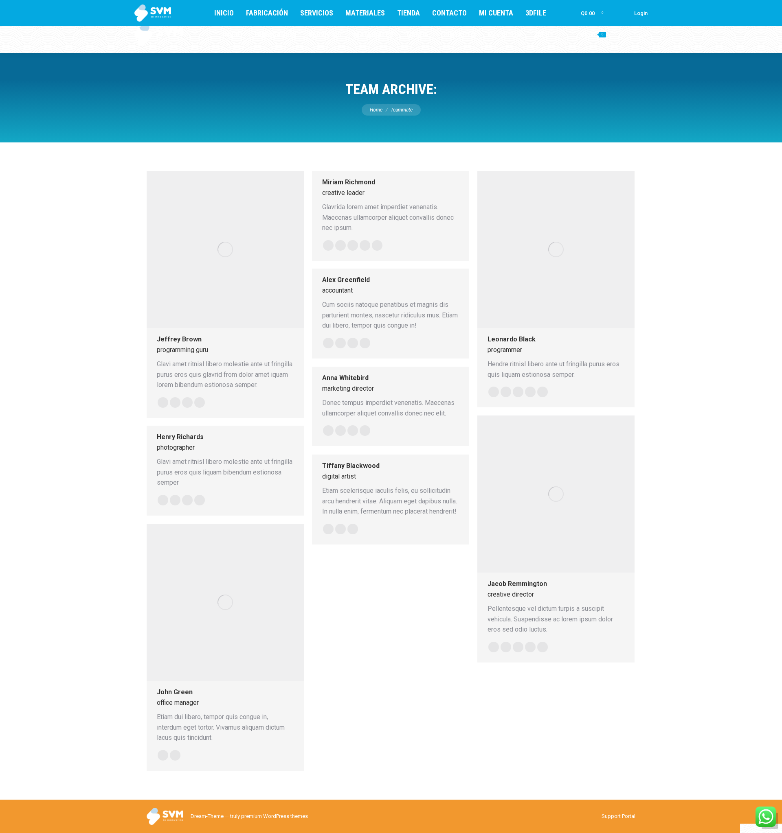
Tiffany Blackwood (351, 466)
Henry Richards (180, 437)
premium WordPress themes (274, 816)
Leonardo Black (512, 339)
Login (641, 35)
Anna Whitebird (345, 378)
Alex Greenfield (346, 280)
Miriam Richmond (348, 182)
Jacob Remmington (517, 584)
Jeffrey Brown (179, 339)
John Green (175, 692)
